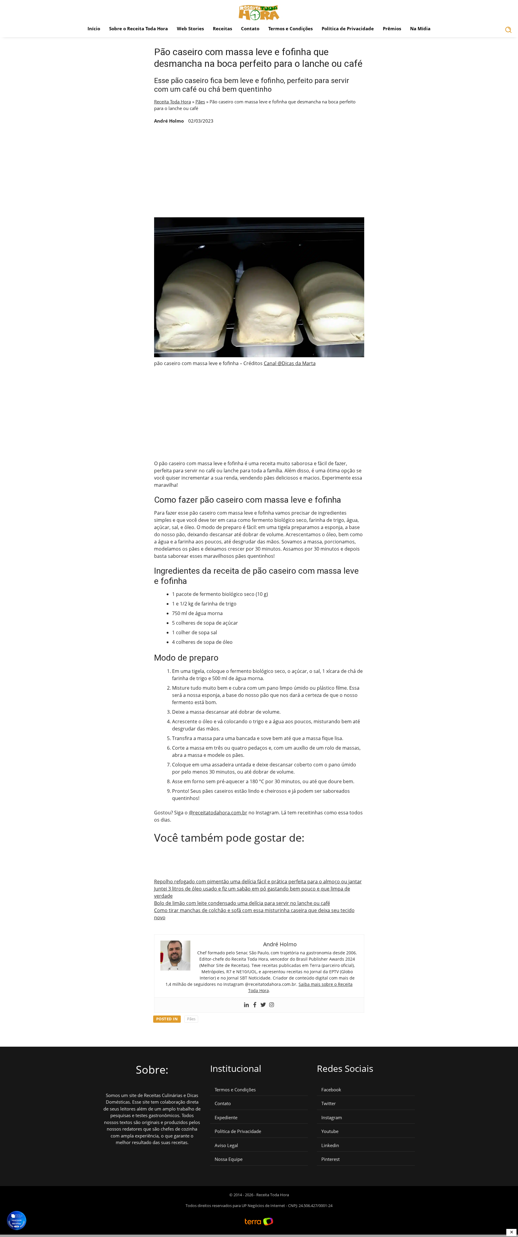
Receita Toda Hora (172, 102)
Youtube (329, 1131)
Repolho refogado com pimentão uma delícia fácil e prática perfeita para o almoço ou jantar (258, 881)
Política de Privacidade (348, 28)
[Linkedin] (246, 1005)
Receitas (222, 28)
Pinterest (330, 1159)
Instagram (331, 1117)
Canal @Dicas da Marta (290, 363)
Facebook (331, 1090)
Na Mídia (420, 28)
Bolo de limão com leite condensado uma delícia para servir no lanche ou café (242, 903)
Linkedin (330, 1145)
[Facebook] (255, 1005)
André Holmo (169, 121)
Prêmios (392, 28)
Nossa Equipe (229, 1159)
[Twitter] (263, 1005)
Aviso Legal (226, 1145)
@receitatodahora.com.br (218, 812)
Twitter (328, 1103)
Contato (250, 28)
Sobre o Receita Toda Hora (138, 28)
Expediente (226, 1117)
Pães (200, 102)
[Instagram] (271, 1005)
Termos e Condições (290, 28)
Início (94, 28)
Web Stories (190, 28)
